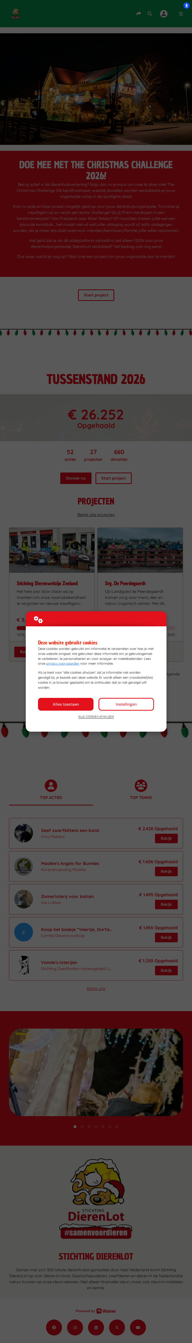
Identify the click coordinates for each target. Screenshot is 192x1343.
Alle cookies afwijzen (96, 716)
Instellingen (126, 704)
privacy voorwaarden (62, 663)
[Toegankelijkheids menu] (187, 6)
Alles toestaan (66, 704)
